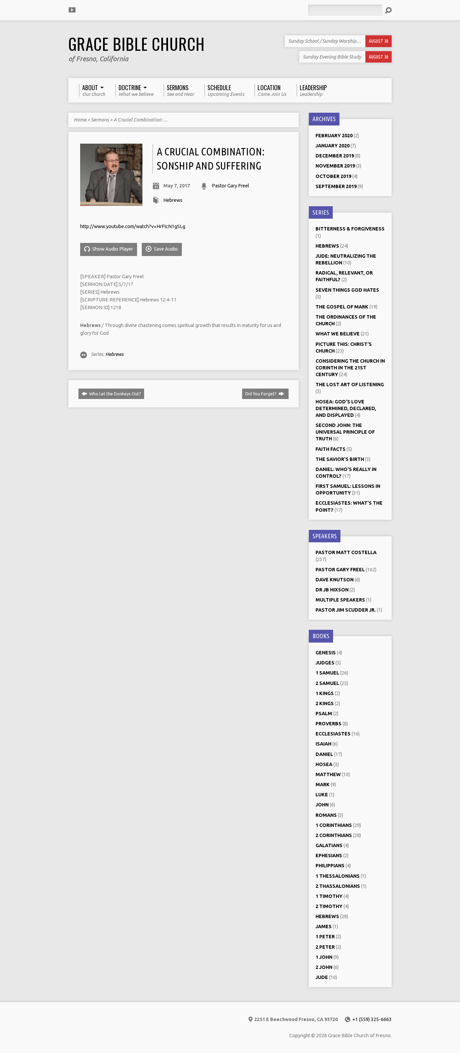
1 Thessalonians (338, 876)
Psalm (324, 713)
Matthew (328, 774)
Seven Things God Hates (347, 290)
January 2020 (333, 145)
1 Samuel (327, 673)
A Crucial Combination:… (140, 119)
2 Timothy (329, 906)
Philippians (330, 865)
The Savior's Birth (340, 459)
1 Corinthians (334, 825)
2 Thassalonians (338, 886)
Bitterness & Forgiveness (350, 228)
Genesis (326, 652)
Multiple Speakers (340, 600)
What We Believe (338, 333)
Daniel (324, 754)
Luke (322, 794)
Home (80, 119)
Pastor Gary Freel (230, 185)
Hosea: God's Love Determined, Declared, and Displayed (346, 408)
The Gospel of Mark (342, 307)
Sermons (100, 119)
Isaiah (323, 744)
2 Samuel (327, 683)
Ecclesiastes (333, 733)
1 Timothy (329, 896)
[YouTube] (72, 9)
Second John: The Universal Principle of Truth (345, 432)
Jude (322, 977)
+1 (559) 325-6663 (372, 1019)
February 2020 (334, 135)
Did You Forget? (261, 393)
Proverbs (328, 723)
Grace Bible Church (136, 44)
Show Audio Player (112, 249)
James (324, 926)
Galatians (329, 845)
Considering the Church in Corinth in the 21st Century (350, 367)
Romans (326, 815)
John (322, 804)
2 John (324, 967)
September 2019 (336, 186)
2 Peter (325, 947)
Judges (325, 662)
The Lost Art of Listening (350, 384)
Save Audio (165, 249)
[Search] (388, 10)
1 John (324, 957)
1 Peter (325, 936)
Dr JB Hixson (332, 589)
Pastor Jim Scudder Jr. (346, 610)
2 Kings (325, 703)
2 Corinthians (334, 835)
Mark (323, 784)
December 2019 (335, 155)
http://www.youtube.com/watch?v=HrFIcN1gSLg (132, 226)
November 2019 (335, 166)
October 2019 (333, 176)
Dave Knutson (335, 579)
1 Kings (325, 693)
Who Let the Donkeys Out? (114, 393)
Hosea (324, 764)
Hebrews (173, 200)
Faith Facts (331, 449)
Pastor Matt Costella (346, 552)
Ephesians (329, 855)
